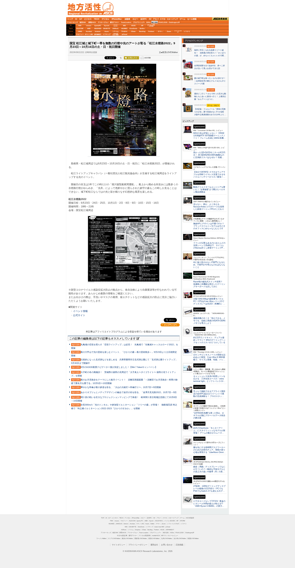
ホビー (135, 19)
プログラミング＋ (155, 532)
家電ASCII (92, 22)
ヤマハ (160, 31)
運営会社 (154, 545)
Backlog (142, 31)
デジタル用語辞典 (144, 535)
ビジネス (88, 19)
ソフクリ (187, 31)
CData (133, 31)
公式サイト (79, 315)
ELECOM (80, 28)
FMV (79, 25)
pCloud (124, 34)
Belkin (142, 28)
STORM (182, 521)
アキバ (156, 19)
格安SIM (83, 22)
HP (142, 25)
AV (150, 19)
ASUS (133, 25)
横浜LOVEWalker (127, 538)
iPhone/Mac (117, 19)
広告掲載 (179, 545)
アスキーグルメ (103, 22)
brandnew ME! (115, 34)
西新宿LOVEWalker (140, 538)
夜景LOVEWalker (153, 538)
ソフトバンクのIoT (178, 31)
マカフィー (80, 34)
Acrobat (89, 31)
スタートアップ (172, 19)
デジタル (105, 19)
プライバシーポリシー (137, 545)
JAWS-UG (119, 524)
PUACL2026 (163, 22)
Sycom (106, 25)
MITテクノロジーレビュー (169, 535)
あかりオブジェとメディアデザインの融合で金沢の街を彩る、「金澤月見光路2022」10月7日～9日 (129, 392)
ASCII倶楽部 (220, 19)
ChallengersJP (174, 22)
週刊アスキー (114, 22)
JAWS (80, 31)
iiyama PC (140, 521)
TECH (96, 19)
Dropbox (124, 31)
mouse (88, 25)
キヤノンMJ (89, 34)
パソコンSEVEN (115, 25)
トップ (70, 19)
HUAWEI (124, 28)
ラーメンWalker (101, 538)
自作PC (143, 19)
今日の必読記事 (122, 535)
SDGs (148, 22)
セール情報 (192, 19)
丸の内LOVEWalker (180, 538)
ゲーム (182, 19)
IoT (80, 19)
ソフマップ (106, 34)
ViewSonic (133, 28)
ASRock (115, 28)
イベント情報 (80, 311)
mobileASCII (156, 535)
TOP (102, 518)
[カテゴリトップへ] (170, 324)
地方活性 (154, 22)
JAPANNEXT (97, 34)
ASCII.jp (106, 13)
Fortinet (151, 31)
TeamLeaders (126, 22)
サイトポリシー (118, 545)
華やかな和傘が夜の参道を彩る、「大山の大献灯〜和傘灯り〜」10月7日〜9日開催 (121, 387)
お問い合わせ (166, 545)
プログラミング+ (139, 22)
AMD (88, 28)
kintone (97, 31)
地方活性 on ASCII (91, 9)
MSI (124, 25)
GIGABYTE (106, 28)
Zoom (169, 31)
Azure (106, 31)
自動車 (127, 19)
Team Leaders (143, 532)
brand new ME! (159, 527)
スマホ (162, 19)
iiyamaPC (97, 25)
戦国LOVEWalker (193, 538)
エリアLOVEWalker (114, 538)
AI (76, 19)
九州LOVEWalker (166, 538)
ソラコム (115, 31)
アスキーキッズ (72, 22)
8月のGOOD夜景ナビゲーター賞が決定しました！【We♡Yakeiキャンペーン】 (119, 367)
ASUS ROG (97, 28)
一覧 (120, 58)
